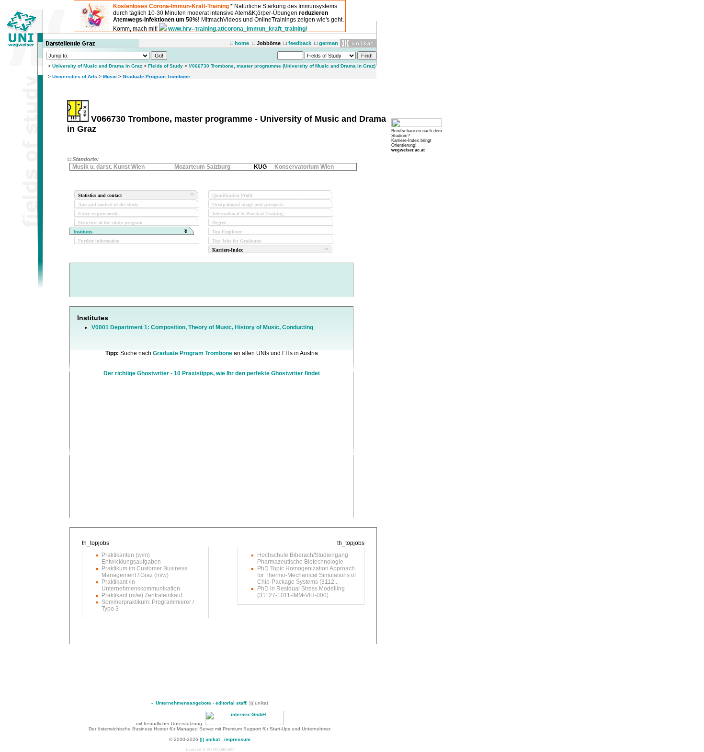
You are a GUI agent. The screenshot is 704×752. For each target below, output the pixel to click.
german (328, 43)
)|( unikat (210, 739)
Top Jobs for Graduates (236, 240)
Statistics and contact (100, 195)
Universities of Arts (74, 76)
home (242, 43)
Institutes (82, 231)
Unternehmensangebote (183, 703)
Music (110, 76)
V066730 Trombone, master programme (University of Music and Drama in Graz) (282, 66)
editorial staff (231, 703)
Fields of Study (165, 66)
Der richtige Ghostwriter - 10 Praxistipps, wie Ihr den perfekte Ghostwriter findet (211, 373)
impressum (237, 739)
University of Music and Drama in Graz (97, 66)
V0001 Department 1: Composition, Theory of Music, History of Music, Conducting (202, 327)
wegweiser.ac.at (408, 150)
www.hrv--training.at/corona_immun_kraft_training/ (237, 28)
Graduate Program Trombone (156, 76)
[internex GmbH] (244, 723)
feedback (299, 43)
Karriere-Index (227, 250)
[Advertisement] (157, 450)
